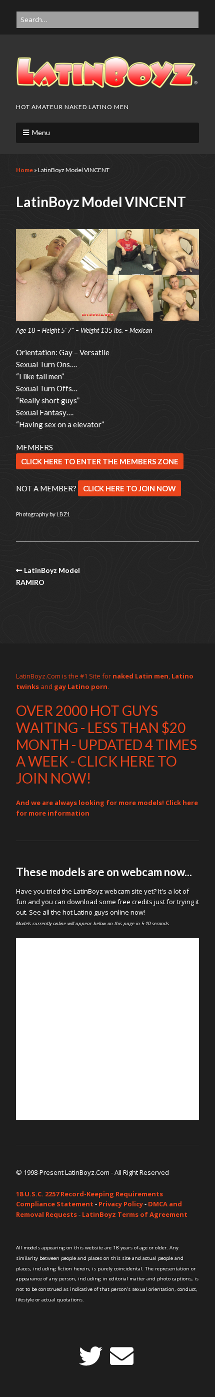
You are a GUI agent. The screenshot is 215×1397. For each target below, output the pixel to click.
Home (24, 170)
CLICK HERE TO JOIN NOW (129, 488)
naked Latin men (140, 675)
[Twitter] (90, 1356)
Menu (41, 132)
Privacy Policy (120, 1203)
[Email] (121, 1356)
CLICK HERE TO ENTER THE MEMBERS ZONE (99, 461)
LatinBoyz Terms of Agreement (135, 1214)
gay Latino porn (81, 686)
